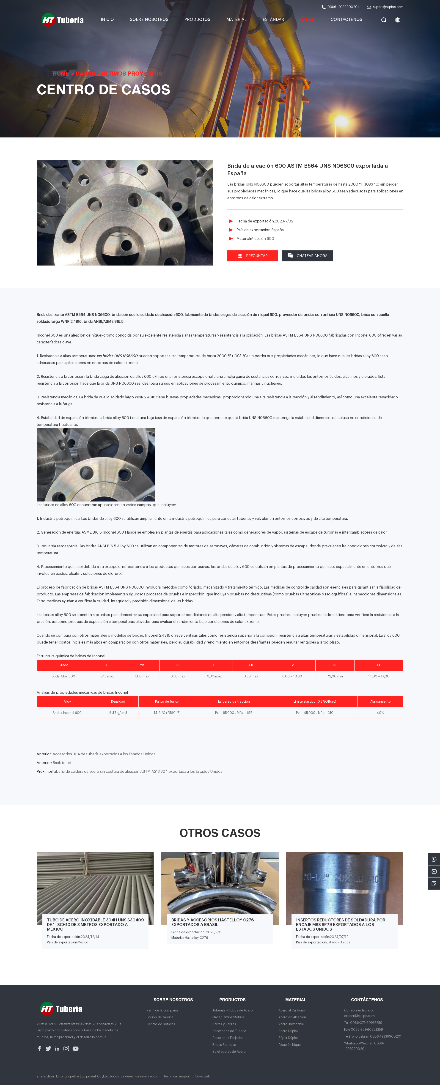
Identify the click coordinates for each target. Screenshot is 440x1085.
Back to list (54, 763)
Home (61, 74)
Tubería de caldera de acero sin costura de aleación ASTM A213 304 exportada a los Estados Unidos (129, 771)
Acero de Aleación (292, 1017)
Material (236, 19)
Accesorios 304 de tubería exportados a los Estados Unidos (96, 754)
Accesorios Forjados (227, 1038)
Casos (307, 19)
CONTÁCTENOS (346, 19)
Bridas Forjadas (224, 1045)
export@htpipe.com (388, 7)
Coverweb (202, 1076)
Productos (197, 19)
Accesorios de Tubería (229, 1031)
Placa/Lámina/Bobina (228, 1017)
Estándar (273, 19)
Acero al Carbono (291, 1010)
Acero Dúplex (288, 1031)
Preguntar (257, 256)
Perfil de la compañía (163, 1010)
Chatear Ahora (312, 256)
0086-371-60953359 (366, 1023)
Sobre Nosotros (149, 19)
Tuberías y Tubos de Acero (232, 1010)
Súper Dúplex (288, 1038)
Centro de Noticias (161, 1024)
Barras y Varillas (224, 1024)
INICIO (107, 19)
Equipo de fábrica (160, 1017)
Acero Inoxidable (291, 1024)
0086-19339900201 (343, 7)
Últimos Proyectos (132, 74)
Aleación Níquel (289, 1045)
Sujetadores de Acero (229, 1051)
